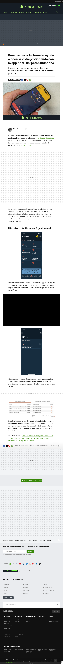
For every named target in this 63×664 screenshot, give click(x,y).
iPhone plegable (33, 540)
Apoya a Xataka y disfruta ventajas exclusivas (30, 571)
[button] (20, 129)
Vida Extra (17, 621)
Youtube (20, 563)
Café (55, 44)
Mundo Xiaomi (7, 628)
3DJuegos (17, 619)
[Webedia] (59, 1)
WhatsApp (5, 12)
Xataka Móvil (7, 621)
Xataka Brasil (7, 651)
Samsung (26, 590)
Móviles (6, 587)
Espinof (28, 621)
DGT (32, 44)
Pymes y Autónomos (18, 637)
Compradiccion (8, 639)
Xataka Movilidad (47, 587)
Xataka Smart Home (9, 626)
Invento (42, 44)
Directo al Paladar (42, 619)
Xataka (5, 619)
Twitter (57, 12)
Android (29, 12)
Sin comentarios (15, 79)
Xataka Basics (31, 7)
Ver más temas (8, 597)
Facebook (60, 12)
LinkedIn (36, 563)
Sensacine (29, 619)
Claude (49, 540)
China (6, 44)
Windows (21, 12)
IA (59, 44)
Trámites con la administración (39, 445)
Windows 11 (46, 593)
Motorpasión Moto (53, 621)
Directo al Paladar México (42, 649)
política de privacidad (25, 554)
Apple (5, 590)
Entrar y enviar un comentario (32, 480)
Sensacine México (31, 649)
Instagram (13, 12)
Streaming (6, 584)
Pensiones (26, 44)
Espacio (45, 584)
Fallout (19, 44)
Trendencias (7, 634)
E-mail (30, 80)
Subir (55, 611)
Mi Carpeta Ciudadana (46, 138)
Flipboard (27, 80)
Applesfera (6, 623)
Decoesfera (7, 636)
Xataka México (7, 649)
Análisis (25, 584)
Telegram (26, 563)
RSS (30, 563)
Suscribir (30, 551)
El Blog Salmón (19, 634)
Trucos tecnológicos (40, 12)
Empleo (25, 593)
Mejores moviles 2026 (20, 540)
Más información (10, 662)
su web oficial (26, 145)
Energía (25, 587)
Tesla (37, 44)
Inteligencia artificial (48, 590)
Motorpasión (52, 619)
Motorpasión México (52, 649)
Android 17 (42, 540)
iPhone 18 (49, 44)
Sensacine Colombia (29, 652)
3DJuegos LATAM (19, 649)
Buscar (57, 604)
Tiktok (39, 563)
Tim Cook (12, 44)
